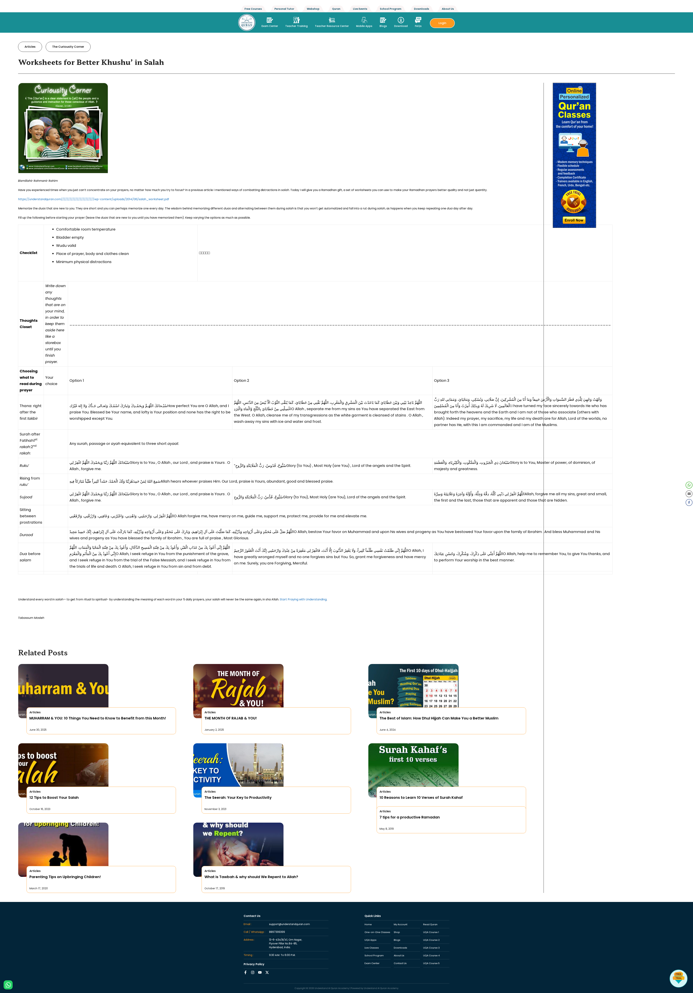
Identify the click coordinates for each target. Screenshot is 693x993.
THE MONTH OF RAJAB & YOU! (230, 718)
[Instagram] (252, 972)
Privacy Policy (254, 964)
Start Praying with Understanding (303, 599)
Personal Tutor (284, 9)
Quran (336, 9)
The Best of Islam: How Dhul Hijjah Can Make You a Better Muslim (439, 718)
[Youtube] (260, 972)
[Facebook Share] (689, 502)
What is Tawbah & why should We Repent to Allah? (251, 876)
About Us (448, 9)
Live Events (360, 9)
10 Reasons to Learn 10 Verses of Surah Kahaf (421, 797)
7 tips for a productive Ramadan (410, 817)
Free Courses (253, 9)
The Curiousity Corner (68, 47)
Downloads (421, 9)
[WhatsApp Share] (689, 485)
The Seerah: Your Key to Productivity (238, 797)
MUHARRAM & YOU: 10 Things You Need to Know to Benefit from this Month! (97, 718)
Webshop (313, 9)
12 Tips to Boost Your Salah (54, 797)
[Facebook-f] (245, 972)
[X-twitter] (267, 972)
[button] (296, 21)
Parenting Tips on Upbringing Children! (65, 876)
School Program (390, 9)
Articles (30, 47)
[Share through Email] (689, 493)
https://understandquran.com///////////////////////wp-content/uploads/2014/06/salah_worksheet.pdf (93, 199)
